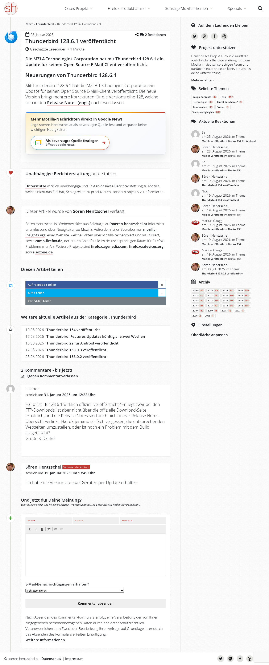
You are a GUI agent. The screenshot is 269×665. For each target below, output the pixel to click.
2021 (213, 295)
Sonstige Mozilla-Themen (186, 8)
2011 (243, 305)
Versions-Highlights (206, 112)
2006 (197, 315)
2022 (198, 295)
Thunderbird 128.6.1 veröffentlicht (70, 41)
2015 (243, 300)
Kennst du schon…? (228, 102)
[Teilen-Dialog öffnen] (136, 34)
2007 (239, 310)
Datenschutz (51, 658)
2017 (213, 300)
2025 (213, 290)
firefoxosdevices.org (146, 246)
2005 (209, 315)
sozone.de (44, 252)
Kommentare (202, 107)
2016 (228, 300)
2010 (198, 310)
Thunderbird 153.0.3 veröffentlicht (76, 349)
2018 (198, 300)
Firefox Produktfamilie (126, 8)
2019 (243, 295)
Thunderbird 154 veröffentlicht (73, 329)
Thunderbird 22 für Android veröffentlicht (82, 343)
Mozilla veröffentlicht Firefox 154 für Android (229, 141)
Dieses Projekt (76, 8)
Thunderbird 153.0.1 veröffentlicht (222, 273)
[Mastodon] (204, 36)
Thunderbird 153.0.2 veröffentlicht (76, 356)
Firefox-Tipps (202, 102)
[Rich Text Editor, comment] (96, 555)
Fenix (226, 96)
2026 (198, 290)
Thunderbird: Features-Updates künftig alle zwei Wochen (95, 336)
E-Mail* (79, 520)
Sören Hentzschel (43, 467)
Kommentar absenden (95, 603)
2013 (213, 305)
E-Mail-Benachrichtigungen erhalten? (57, 584)
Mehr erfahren (202, 80)
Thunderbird (45, 24)
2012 (228, 305)
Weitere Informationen (45, 639)
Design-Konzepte (204, 96)
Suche (260, 6)
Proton (222, 107)
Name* (31, 520)
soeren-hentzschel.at (129, 223)
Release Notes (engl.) (68, 102)
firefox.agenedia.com (109, 246)
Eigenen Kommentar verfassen (51, 376)
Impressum (74, 658)
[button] (30, 529)
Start (29, 24)
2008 (226, 310)
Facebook (214, 36)
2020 (228, 295)
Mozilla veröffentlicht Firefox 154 (221, 156)
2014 (198, 305)
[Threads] (224, 36)
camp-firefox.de (48, 240)
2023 (243, 290)
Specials (235, 8)
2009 (212, 310)
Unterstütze (35, 186)
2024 (228, 290)
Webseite (127, 520)
